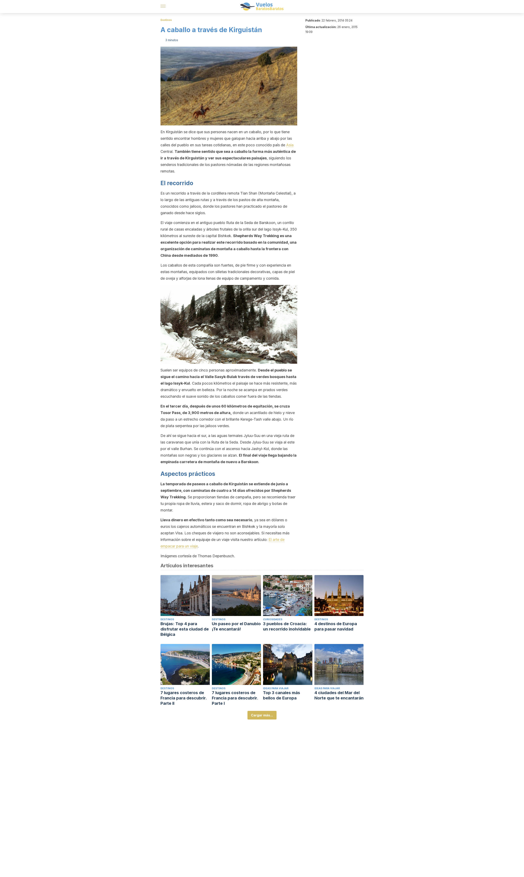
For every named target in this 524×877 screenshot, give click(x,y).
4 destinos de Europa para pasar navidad (335, 626)
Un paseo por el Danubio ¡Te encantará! (236, 626)
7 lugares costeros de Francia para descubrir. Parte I (235, 698)
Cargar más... (262, 715)
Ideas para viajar (275, 688)
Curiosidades (272, 619)
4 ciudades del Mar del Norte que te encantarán (339, 695)
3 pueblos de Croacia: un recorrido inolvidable (287, 626)
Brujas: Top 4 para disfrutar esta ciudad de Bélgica (184, 629)
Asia (290, 145)
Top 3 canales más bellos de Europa (281, 695)
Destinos (166, 19)
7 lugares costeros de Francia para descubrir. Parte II (183, 698)
